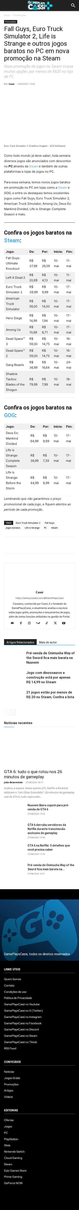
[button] (73, 5)
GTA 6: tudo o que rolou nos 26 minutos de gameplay (33, 774)
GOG (9, 415)
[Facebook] (8, 93)
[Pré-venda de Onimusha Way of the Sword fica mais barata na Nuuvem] (14, 658)
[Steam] (39, 623)
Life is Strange (32, 527)
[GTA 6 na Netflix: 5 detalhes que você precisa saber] (14, 850)
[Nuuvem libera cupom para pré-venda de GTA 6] (14, 810)
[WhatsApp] (36, 93)
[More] (55, 93)
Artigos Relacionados (20, 642)
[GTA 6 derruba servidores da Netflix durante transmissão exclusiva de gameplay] (14, 830)
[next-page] (13, 712)
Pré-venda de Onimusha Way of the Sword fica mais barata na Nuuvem (50, 657)
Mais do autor (48, 642)
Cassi (11, 83)
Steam (34, 166)
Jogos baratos (13, 527)
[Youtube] (65, 623)
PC (45, 527)
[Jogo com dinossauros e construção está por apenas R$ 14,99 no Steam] (14, 677)
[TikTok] (48, 623)
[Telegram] (45, 93)
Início (7, 15)
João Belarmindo (13, 782)
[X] (17, 93)
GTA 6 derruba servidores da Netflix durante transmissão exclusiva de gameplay (47, 829)
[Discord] (14, 623)
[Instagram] (31, 623)
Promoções (20, 15)
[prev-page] (6, 712)
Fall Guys (49, 522)
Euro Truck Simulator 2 (28, 522)
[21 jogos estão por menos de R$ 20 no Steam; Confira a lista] (14, 697)
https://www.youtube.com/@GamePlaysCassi (40, 598)
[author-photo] (39, 586)
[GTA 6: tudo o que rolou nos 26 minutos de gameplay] (39, 749)
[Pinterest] (27, 93)
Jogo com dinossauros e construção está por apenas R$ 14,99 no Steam (48, 677)
